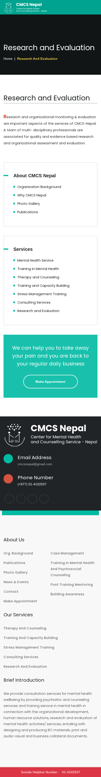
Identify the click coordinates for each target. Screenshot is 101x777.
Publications (27, 212)
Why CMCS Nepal (31, 195)
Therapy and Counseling (38, 277)
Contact (11, 591)
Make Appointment (50, 381)
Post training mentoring (71, 584)
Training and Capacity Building (43, 285)
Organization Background (39, 186)
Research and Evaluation (38, 311)
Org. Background (18, 553)
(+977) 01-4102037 (32, 484)
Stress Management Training (41, 294)
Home (8, 58)
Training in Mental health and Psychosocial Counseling (72, 569)
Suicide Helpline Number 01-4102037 (50, 772)
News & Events (16, 582)
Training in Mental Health (38, 268)
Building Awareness (67, 594)
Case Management (67, 553)
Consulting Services (33, 302)
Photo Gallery (28, 203)
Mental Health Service (35, 260)
